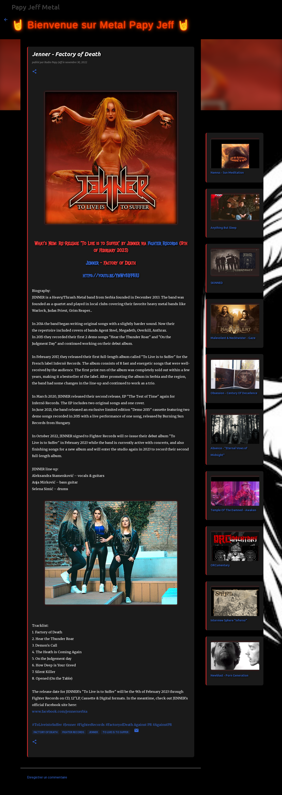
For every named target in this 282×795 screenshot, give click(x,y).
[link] (163, 243)
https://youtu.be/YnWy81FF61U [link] (111, 275)
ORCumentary (220, 565)
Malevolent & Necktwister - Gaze (233, 338)
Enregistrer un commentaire (47, 777)
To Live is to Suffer (115, 732)
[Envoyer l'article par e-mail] (136, 732)
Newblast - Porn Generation (229, 675)
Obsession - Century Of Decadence (234, 393)
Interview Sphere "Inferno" (229, 620)
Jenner (93, 732)
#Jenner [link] (69, 725)
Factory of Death (46, 732)
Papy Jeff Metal (36, 7)
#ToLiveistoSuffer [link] (47, 725)
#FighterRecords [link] (91, 725)
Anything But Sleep (223, 227)
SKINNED (217, 282)
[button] (34, 72)
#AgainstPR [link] (162, 725)
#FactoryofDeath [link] (119, 725)
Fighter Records (73, 732)
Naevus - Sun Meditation (227, 172)
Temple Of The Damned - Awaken (233, 510)
